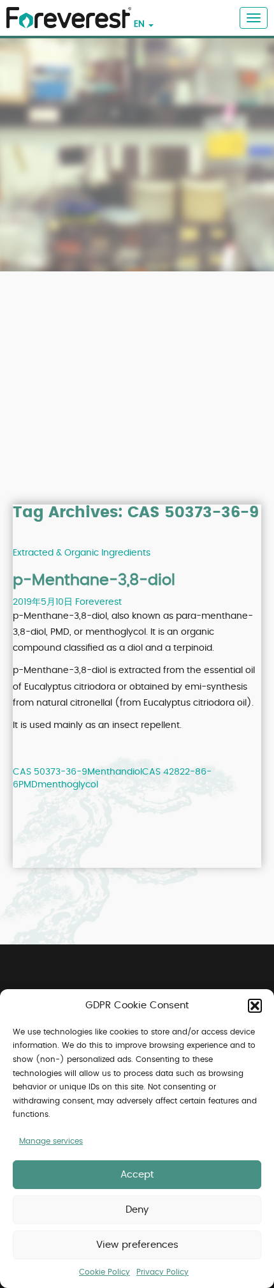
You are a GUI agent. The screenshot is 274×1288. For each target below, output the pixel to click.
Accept (137, 1174)
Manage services (51, 1141)
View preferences (137, 1245)
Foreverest (98, 602)
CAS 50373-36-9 (50, 772)
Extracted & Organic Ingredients (81, 553)
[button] (255, 1005)
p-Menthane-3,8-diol (94, 580)
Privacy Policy (162, 1272)
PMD (28, 784)
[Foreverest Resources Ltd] (65, 10)
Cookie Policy (104, 1272)
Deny (137, 1210)
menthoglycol (68, 784)
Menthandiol (114, 772)
